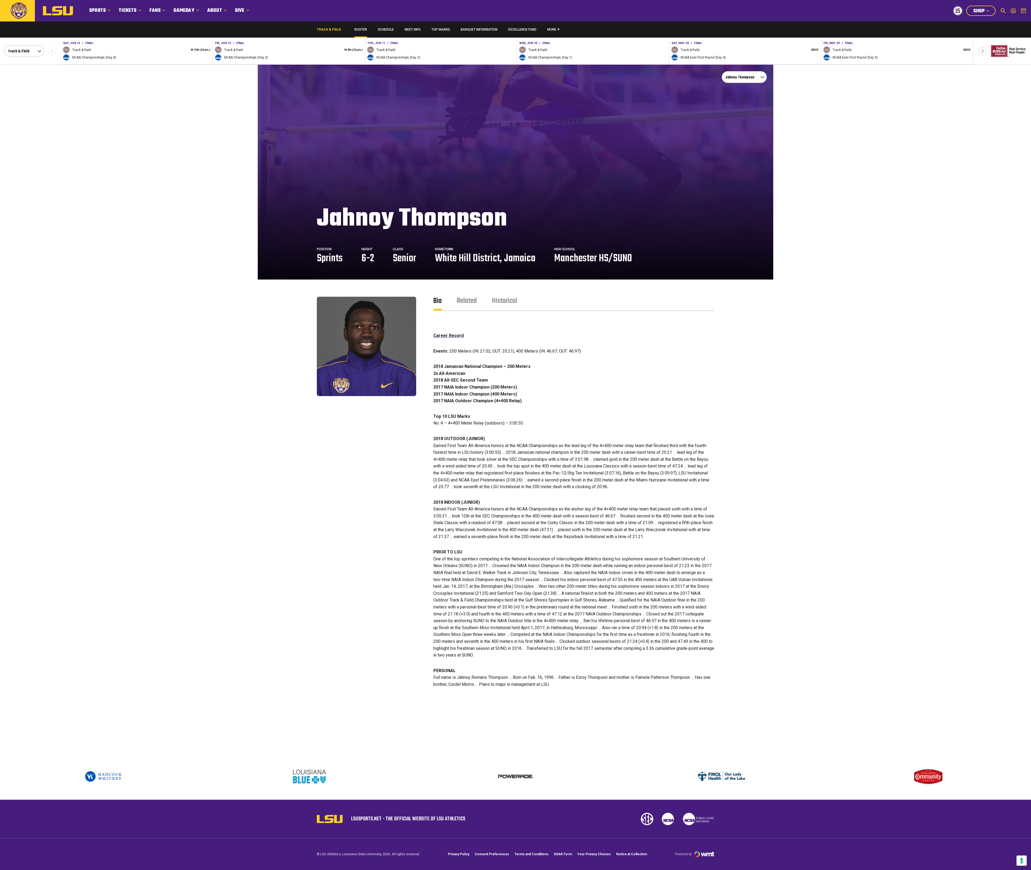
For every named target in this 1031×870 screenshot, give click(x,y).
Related (467, 301)
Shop (984, 11)
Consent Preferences (492, 854)
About (214, 11)
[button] (982, 51)
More (551, 29)
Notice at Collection (631, 854)
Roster (360, 29)
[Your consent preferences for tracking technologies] (1022, 861)
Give (240, 11)
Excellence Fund (522, 31)
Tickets (127, 11)
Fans (155, 11)
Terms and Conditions (531, 854)
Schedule (386, 29)
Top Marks (440, 29)
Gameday (183, 11)
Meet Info (413, 29)
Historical (504, 301)
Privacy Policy (458, 854)
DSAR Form (563, 854)
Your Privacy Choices (594, 854)
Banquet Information (479, 31)
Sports (97, 11)
